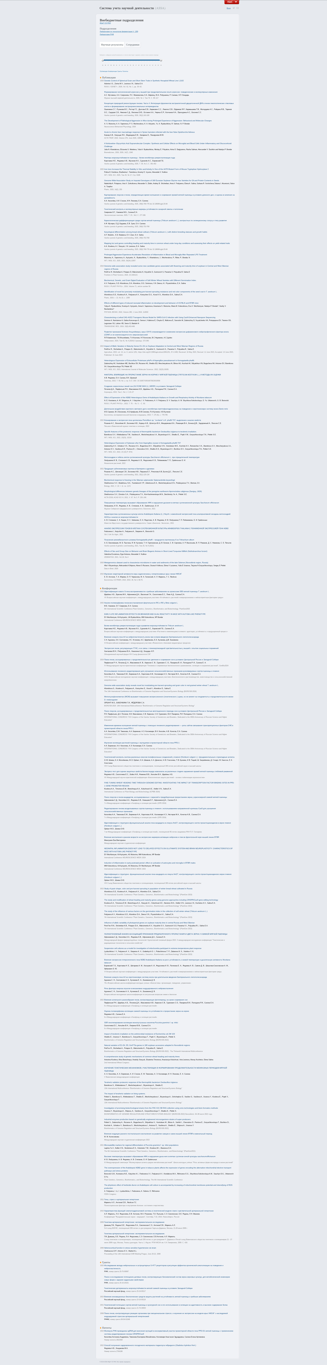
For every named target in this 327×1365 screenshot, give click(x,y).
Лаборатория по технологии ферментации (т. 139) (119, 31)
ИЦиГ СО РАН (105, 23)
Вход (229, 8)
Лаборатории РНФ (107, 34)
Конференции (112, 71)
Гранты (119, 71)
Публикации (104, 71)
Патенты (125, 71)
